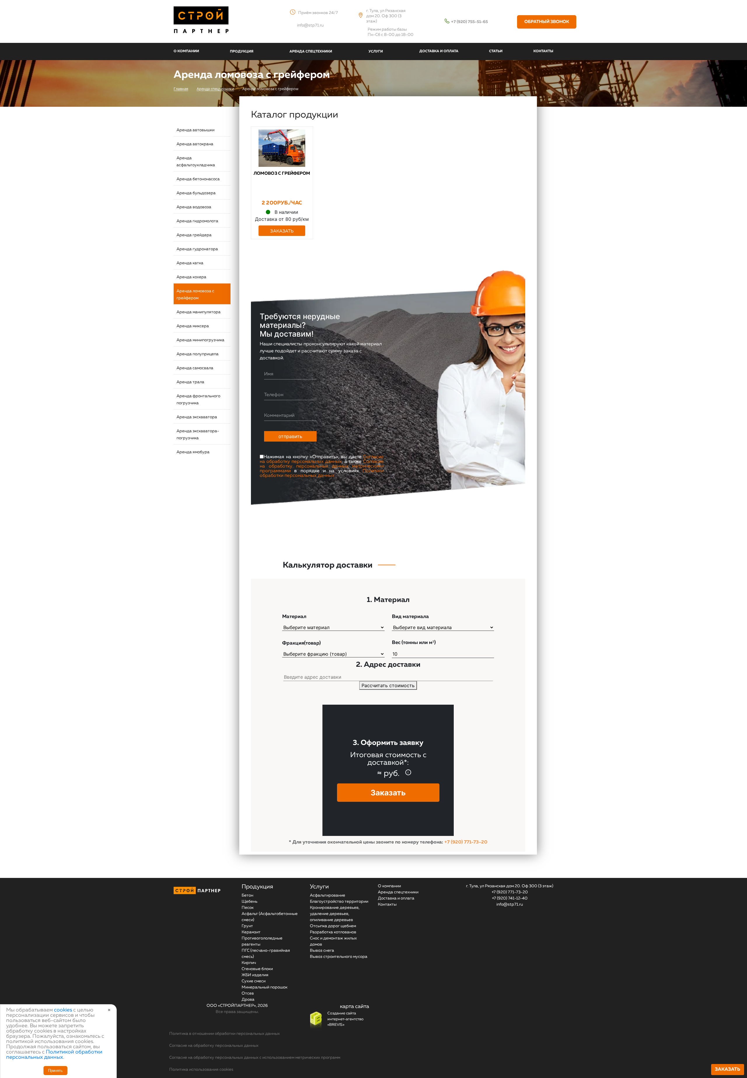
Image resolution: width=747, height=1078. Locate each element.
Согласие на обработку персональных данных (322, 459)
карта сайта (354, 1006)
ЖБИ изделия (255, 975)
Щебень (249, 902)
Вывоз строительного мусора (338, 957)
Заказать (727, 1069)
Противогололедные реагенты (262, 941)
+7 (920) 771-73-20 (465, 842)
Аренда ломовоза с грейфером (195, 294)
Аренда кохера (191, 277)
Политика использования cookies (201, 1070)
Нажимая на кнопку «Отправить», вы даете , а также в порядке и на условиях (322, 466)
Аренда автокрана (195, 144)
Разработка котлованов (333, 932)
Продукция (257, 887)
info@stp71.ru (310, 25)
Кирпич (249, 963)
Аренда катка (190, 263)
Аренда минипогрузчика (200, 340)
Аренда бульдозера (196, 193)
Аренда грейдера (194, 235)
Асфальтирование (327, 895)
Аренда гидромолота (197, 221)
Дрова (248, 1000)
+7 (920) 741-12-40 (510, 898)
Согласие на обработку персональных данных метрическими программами (322, 466)
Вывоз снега (322, 951)
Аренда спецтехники (398, 892)
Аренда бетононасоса (198, 179)
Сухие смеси (254, 981)
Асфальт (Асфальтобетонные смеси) (270, 917)
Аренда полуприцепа (198, 354)
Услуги (319, 887)
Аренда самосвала (195, 368)
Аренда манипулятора (199, 312)
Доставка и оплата (396, 898)
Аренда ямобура (193, 452)
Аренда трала (190, 382)
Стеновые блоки (257, 969)
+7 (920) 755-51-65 (469, 22)
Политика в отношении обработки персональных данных (224, 1034)
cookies (63, 1010)
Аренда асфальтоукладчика (196, 161)
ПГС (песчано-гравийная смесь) (266, 954)
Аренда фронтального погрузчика (198, 399)
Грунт (247, 926)
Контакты (387, 904)
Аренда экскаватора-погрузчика (198, 434)
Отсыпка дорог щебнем (333, 926)
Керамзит (251, 932)
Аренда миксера (193, 326)
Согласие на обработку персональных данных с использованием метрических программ (254, 1058)
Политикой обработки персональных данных (54, 1054)
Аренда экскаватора (197, 417)
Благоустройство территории (339, 902)
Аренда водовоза (194, 207)
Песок (248, 908)
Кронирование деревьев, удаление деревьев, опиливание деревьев (334, 914)
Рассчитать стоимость (388, 685)
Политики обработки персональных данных (322, 473)
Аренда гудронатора (197, 249)
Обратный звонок (546, 22)
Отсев (248, 993)
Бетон (247, 895)
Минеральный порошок (264, 987)
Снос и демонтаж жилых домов (333, 941)
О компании (389, 886)
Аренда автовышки (195, 130)
